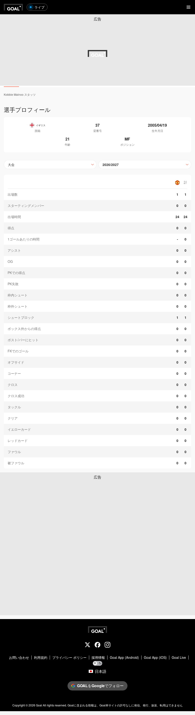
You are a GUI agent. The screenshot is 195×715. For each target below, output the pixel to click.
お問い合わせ (19, 657)
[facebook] (97, 645)
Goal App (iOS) (155, 657)
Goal (39, 705)
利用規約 (40, 657)
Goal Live (179, 657)
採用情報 (98, 657)
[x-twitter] (87, 645)
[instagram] (107, 645)
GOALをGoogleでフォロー (100, 685)
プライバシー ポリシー (69, 657)
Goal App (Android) (124, 657)
